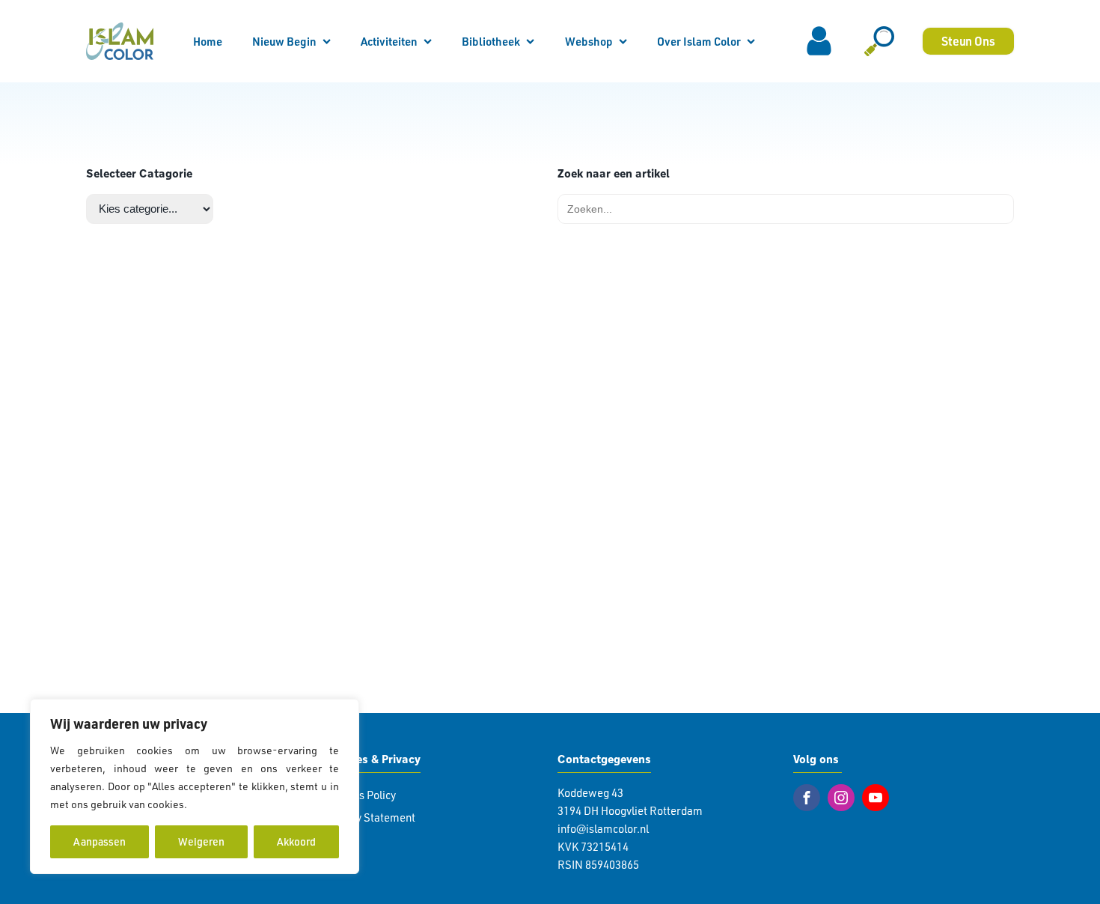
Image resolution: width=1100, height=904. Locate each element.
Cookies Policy (361, 795)
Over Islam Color (699, 41)
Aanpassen (99, 841)
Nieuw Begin (284, 41)
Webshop (589, 41)
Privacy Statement (370, 817)
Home (207, 41)
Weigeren (201, 841)
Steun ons (968, 41)
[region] (194, 786)
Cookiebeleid (221, 804)
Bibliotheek (491, 41)
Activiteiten (389, 41)
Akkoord (296, 841)
